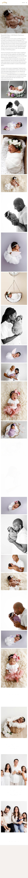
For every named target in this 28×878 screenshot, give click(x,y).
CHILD (9, 794)
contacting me (3, 74)
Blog (3, 865)
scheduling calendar (20, 72)
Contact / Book (7, 862)
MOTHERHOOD (14, 796)
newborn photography (6, 689)
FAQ (3, 863)
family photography (15, 689)
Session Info (6, 860)
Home (3, 857)
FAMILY (16, 24)
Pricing (4, 858)
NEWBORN (12, 24)
